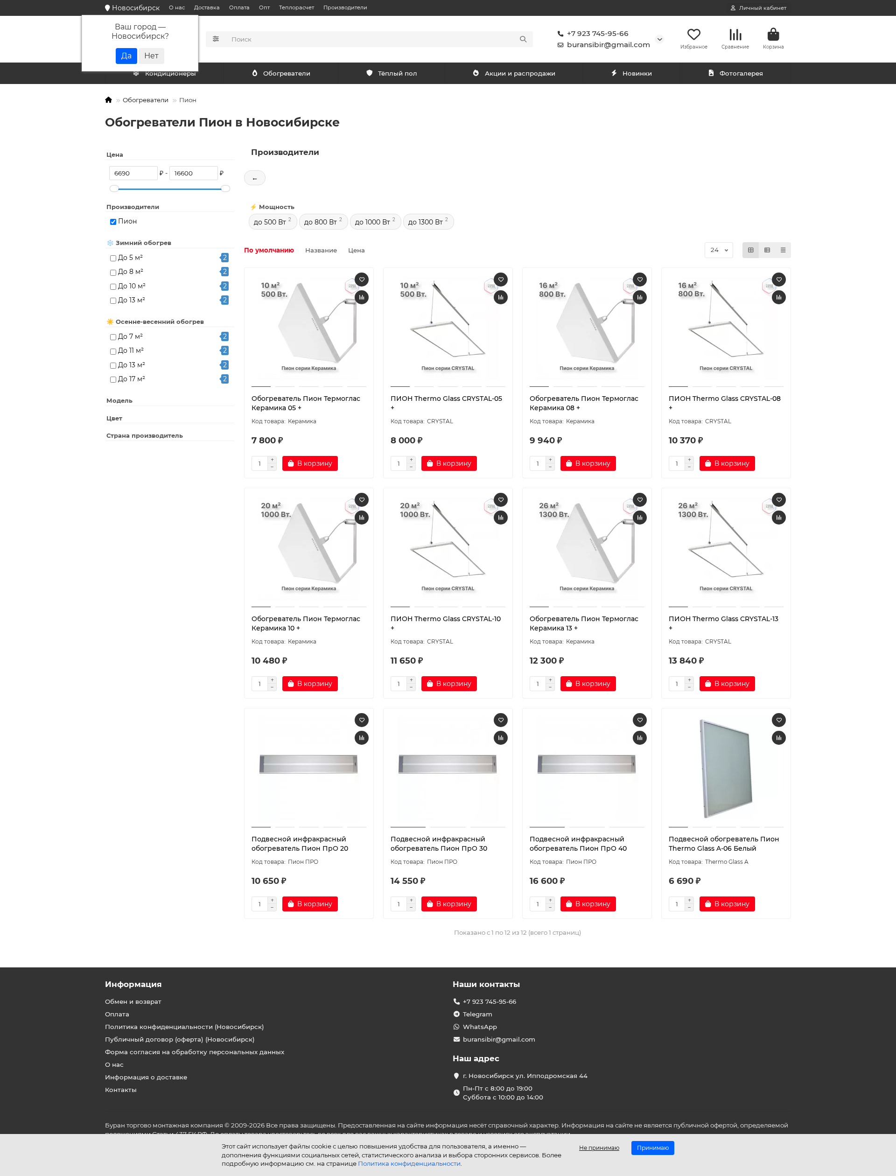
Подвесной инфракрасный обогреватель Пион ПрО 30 (439, 844)
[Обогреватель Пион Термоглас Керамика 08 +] (587, 328)
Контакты (121, 1089)
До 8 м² (130, 271)
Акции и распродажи (520, 73)
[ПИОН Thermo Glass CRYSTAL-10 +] (448, 548)
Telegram (477, 1014)
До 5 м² (130, 257)
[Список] (767, 250)
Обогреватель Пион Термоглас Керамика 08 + (584, 403)
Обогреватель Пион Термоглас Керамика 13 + (584, 623)
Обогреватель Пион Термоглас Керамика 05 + (306, 403)
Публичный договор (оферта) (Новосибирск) (180, 1039)
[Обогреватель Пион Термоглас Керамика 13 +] (587, 548)
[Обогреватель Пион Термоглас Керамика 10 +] (309, 548)
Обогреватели (286, 73)
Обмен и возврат (133, 1001)
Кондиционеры (170, 73)
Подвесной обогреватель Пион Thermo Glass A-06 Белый (724, 844)
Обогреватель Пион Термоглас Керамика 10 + (306, 623)
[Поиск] (523, 39)
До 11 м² (131, 350)
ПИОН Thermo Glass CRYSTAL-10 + (446, 623)
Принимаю (653, 1147)
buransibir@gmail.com (608, 44)
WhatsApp (480, 1026)
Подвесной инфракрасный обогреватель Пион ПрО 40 (578, 844)
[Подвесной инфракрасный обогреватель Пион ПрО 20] (309, 769)
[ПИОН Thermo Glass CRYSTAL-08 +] (726, 328)
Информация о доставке (146, 1077)
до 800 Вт (320, 222)
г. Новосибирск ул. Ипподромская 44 (525, 1075)
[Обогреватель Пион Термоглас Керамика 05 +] (309, 328)
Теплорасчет (296, 7)
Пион (127, 221)
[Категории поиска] (216, 39)
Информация (133, 984)
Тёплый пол (397, 73)
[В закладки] (362, 280)
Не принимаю (599, 1147)
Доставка (207, 7)
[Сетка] (750, 250)
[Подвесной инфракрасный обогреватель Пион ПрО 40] (587, 769)
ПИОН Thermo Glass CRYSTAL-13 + (723, 623)
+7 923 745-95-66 (598, 33)
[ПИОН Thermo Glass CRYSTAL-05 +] (448, 328)
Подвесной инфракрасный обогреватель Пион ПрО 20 (300, 844)
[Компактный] (783, 250)
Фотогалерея (741, 73)
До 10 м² (132, 286)
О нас (177, 7)
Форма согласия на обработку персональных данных (194, 1052)
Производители (345, 7)
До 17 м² (131, 379)
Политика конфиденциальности (409, 1163)
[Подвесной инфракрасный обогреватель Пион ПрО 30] (448, 769)
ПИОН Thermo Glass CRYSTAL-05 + (446, 403)
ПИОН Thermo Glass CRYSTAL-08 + (725, 403)
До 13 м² (131, 300)
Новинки (637, 73)
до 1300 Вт (425, 222)
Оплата (239, 7)
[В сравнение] (362, 297)
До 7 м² (130, 336)
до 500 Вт (270, 222)
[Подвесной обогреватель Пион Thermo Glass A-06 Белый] (726, 769)
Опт (264, 7)
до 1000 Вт (372, 222)
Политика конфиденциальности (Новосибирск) (184, 1026)
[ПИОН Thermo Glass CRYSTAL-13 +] (726, 548)
